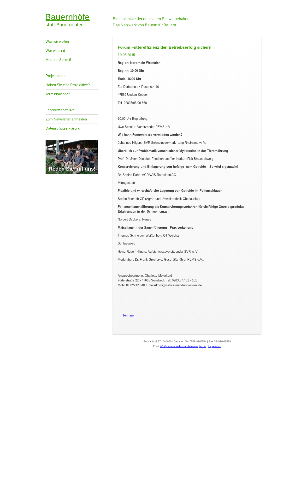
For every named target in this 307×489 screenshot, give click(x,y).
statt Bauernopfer (68, 19)
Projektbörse (55, 76)
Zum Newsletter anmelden (66, 119)
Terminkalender (58, 94)
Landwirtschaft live (60, 110)
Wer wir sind (55, 50)
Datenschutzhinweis (14, 478)
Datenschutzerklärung (63, 128)
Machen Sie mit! (58, 60)
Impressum (214, 346)
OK (2, 485)
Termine (126, 315)
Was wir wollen (57, 41)
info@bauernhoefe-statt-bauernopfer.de (183, 346)
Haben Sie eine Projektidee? (68, 85)
